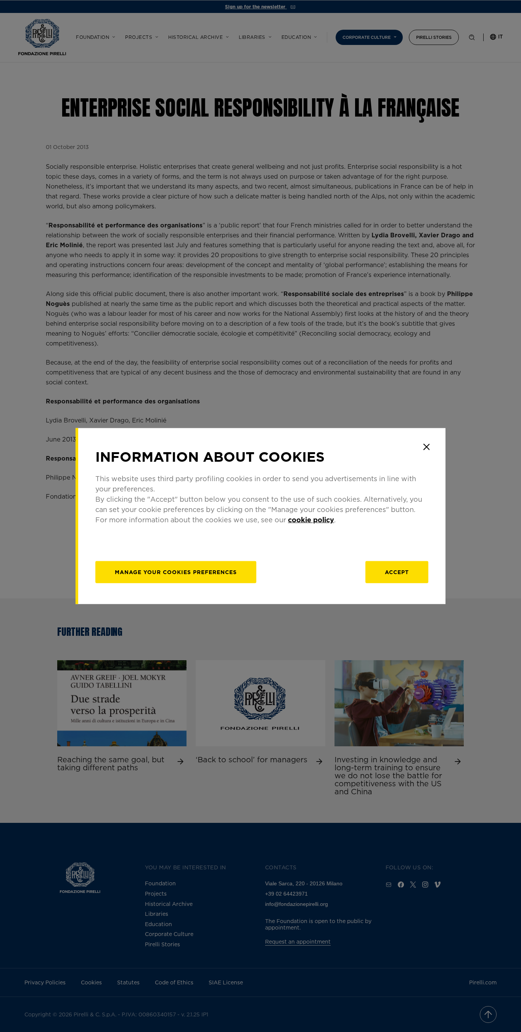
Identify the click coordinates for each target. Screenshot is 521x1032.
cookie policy (311, 519)
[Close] (426, 446)
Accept (397, 572)
